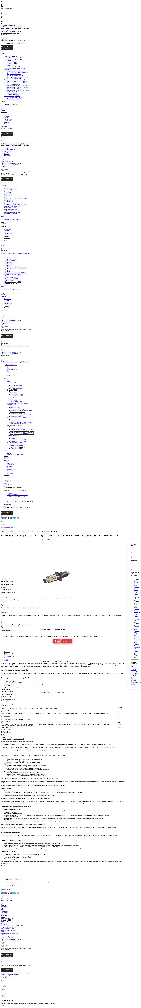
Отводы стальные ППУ (10, 91)
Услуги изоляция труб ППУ (12, 96)
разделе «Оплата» (47, 750)
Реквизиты (7, 123)
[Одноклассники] (4, 518)
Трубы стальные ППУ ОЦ (14, 59)
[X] (8, 518)
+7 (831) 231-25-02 (10, 33)
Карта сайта (4, 977)
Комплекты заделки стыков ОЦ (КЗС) (17, 81)
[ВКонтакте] (1, 130)
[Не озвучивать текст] (1, 24)
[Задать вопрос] (131, 564)
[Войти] (1, 139)
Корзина (3, 989)
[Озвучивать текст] (2, 22)
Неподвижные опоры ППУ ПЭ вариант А (19, 88)
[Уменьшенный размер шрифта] (1, 3)
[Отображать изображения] (2, 16)
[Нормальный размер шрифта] (2, 4)
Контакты (4, 126)
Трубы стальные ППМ (13, 66)
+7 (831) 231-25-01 (8, 30)
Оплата (3, 110)
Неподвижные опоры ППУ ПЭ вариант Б (18, 90)
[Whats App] (10, 130)
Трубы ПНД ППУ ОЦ (13, 62)
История (6, 116)
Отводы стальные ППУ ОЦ (15, 93)
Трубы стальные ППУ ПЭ (14, 57)
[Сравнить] (131, 566)
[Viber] (7, 130)
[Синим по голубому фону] (1, 13)
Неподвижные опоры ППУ (11, 84)
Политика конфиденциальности (10, 974)
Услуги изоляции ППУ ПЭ (14, 99)
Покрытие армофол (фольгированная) (17, 72)
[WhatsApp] (13, 518)
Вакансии (6, 122)
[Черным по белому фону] (1, 10)
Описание (7, 652)
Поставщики (7, 120)
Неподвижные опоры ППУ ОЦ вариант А (19, 85)
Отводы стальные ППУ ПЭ (14, 94)
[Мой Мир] (6, 518)
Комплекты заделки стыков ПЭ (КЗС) (17, 82)
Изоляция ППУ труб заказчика (12, 104)
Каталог (3, 53)
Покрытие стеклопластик (14, 74)
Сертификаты (8, 119)
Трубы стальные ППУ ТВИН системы (14, 68)
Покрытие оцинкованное (14, 78)
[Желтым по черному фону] (1, 11)
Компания (4, 112)
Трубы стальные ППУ (10, 56)
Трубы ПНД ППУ (9, 60)
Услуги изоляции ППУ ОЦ (14, 97)
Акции (2, 107)
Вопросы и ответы (9, 656)
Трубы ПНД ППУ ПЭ (13, 63)
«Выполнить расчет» (62, 641)
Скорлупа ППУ (8, 69)
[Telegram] (4, 130)
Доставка (4, 109)
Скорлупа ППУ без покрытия (15, 71)
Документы (7, 655)
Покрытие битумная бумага (15, 75)
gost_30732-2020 (6, 732)
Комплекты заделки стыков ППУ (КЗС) (15, 79)
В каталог (3, 1005)
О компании (7, 114)
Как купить (7, 657)
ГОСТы (6, 117)
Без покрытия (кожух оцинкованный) (17, 77)
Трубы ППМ (7, 65)
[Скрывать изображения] (1, 18)
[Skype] (15, 518)
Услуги (3, 101)
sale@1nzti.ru (4, 37)
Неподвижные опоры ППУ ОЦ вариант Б (19, 87)
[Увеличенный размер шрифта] (2, 6)
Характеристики (8, 653)
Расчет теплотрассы (6, 936)
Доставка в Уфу (136, 631)
